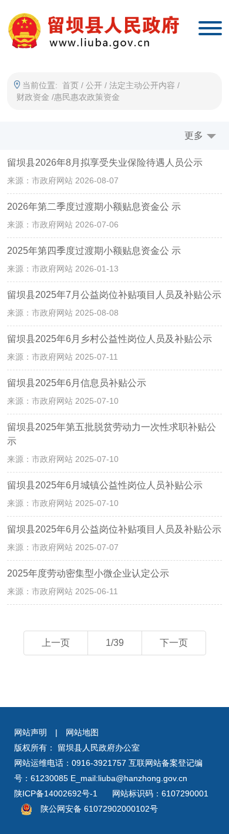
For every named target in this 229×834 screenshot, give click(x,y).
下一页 (174, 643)
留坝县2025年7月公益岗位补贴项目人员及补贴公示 (114, 295)
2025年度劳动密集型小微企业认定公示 (88, 573)
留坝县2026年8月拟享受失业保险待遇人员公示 (105, 163)
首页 (70, 85)
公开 (94, 85)
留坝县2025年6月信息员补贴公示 (76, 383)
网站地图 (82, 732)
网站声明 (30, 732)
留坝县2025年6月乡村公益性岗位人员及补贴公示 (109, 339)
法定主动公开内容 (142, 85)
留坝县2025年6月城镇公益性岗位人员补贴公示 (105, 485)
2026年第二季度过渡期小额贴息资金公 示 (94, 207)
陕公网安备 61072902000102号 (99, 808)
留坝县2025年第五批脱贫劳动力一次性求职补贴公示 (111, 434)
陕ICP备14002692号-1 (55, 793)
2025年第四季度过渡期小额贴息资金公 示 (94, 251)
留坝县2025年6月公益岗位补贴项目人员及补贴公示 (114, 529)
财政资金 (32, 97)
